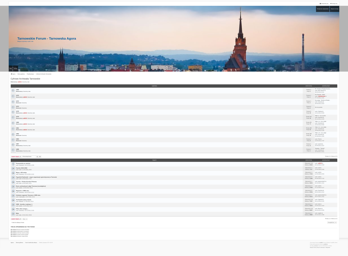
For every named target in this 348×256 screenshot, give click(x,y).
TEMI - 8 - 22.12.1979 (320, 115)
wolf (20, 169)
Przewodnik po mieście (23, 163)
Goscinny (24, 82)
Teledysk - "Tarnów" (320, 148)
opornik (320, 144)
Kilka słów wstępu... (22, 209)
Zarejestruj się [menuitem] (324, 3)
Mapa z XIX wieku (21, 172)
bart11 (20, 187)
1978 (17, 111)
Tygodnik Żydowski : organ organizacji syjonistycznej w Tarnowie (36, 177)
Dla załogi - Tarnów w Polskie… (323, 100)
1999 (17, 149)
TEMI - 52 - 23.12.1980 (320, 121)
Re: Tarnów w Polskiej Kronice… (323, 89)
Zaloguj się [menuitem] (334, 3)
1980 (17, 122)
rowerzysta (21, 197)
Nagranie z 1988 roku (22, 190)
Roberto (21, 201)
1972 (17, 101)
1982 (17, 133)
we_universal (315, 245)
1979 (17, 116)
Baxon (319, 208)
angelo (320, 213)
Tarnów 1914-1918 (21, 168)
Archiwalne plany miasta (23, 199)
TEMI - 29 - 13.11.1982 (320, 133)
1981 (17, 128)
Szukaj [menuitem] (15, 68)
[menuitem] (317, 247)
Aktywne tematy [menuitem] (334, 9)
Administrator (321, 96)
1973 (17, 106)
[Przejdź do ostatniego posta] (322, 163)
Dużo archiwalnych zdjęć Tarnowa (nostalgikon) (31, 186)
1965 (17, 89)
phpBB (321, 242)
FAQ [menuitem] (11, 68)
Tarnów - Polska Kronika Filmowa (26, 181)
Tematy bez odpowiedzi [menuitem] (323, 9)
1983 (17, 139)
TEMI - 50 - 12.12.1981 (320, 127)
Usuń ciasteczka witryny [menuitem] (31, 242)
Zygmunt (320, 199)
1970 (17, 95)
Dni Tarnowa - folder (320, 94)
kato (28, 82)
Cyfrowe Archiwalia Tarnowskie (25, 78)
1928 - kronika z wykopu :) (24, 204)
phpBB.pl (326, 244)
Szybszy (320, 111)
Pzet (319, 139)
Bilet (17, 213)
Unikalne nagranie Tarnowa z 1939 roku (28, 195)
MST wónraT (321, 90)
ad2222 (20, 82)
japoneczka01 (321, 181)
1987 (17, 144)
